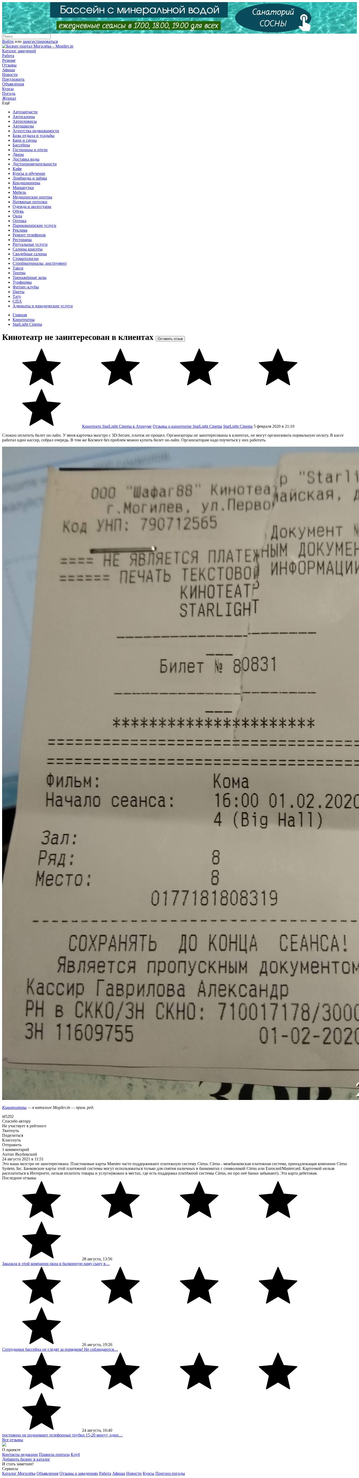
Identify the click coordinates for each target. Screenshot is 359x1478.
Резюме (9, 60)
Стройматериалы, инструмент (40, 263)
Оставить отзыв (170, 339)
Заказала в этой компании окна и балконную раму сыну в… (56, 1263)
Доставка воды (26, 159)
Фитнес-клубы (26, 287)
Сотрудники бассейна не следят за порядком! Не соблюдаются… (60, 1349)
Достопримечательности (35, 164)
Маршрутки (23, 187)
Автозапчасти (25, 112)
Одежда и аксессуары (32, 206)
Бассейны (21, 145)
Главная (20, 315)
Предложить (13, 79)
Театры (19, 273)
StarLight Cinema (27, 324)
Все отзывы (12, 1440)
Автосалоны (24, 116)
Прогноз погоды (170, 1473)
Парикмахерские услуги (34, 225)
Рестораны (22, 239)
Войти (8, 41)
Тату (17, 296)
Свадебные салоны (30, 254)
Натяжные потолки (30, 202)
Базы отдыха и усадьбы (33, 135)
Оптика (19, 220)
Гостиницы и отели (30, 149)
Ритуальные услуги (30, 244)
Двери (18, 154)
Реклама (20, 230)
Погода (8, 93)
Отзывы (9, 65)
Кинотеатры (24, 319)
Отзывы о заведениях (78, 1473)
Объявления (13, 84)
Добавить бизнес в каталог (26, 1459)
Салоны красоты (28, 249)
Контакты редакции (20, 1454)
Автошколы (23, 126)
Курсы (8, 88)
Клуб (75, 1454)
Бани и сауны (25, 140)
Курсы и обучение (29, 173)
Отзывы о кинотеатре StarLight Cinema (187, 426)
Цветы (18, 291)
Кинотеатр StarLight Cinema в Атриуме (117, 426)
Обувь (18, 211)
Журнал (9, 98)
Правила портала (54, 1454)
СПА (17, 301)
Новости (10, 74)
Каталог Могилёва (18, 1473)
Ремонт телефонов (29, 235)
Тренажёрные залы (30, 277)
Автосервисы (25, 121)
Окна (17, 216)
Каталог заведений (19, 51)
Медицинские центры (32, 197)
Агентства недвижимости (36, 131)
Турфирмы (22, 282)
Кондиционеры (26, 183)
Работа (8, 55)
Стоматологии (26, 258)
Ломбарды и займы (30, 178)
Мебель (19, 192)
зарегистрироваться (40, 41)
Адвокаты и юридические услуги (43, 306)
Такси (18, 268)
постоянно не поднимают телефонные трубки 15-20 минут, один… (62, 1435)
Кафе (17, 168)
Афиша (8, 70)
